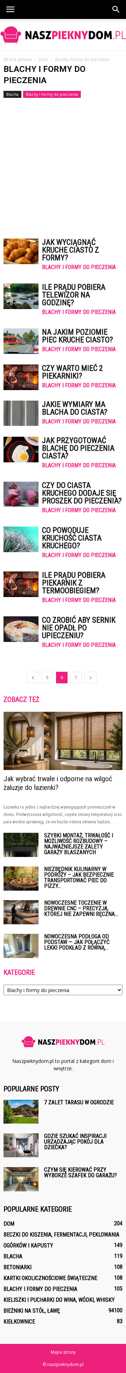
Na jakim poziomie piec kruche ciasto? (77, 336)
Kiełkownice (19, 1321)
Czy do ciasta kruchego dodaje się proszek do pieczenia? (82, 493)
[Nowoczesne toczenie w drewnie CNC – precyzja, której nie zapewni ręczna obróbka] (21, 912)
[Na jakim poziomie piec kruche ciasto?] (21, 341)
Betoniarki (17, 1267)
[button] (116, 9)
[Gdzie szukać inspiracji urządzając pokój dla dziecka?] (21, 1145)
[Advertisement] (63, 165)
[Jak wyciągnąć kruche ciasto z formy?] (21, 251)
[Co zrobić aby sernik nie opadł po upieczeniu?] (21, 629)
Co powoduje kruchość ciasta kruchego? (72, 538)
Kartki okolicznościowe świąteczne (50, 1278)
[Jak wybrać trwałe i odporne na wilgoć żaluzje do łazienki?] (63, 741)
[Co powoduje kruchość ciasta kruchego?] (21, 539)
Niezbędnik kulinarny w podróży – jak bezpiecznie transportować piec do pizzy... (79, 877)
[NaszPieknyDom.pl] (63, 35)
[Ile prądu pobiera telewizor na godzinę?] (21, 296)
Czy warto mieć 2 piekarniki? (72, 372)
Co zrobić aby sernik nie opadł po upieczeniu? (78, 628)
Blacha (12, 94)
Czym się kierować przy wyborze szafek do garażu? (80, 1172)
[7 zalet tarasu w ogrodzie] (21, 1112)
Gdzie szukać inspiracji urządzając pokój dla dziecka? (75, 1142)
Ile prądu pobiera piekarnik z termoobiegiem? (73, 583)
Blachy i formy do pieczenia (52, 94)
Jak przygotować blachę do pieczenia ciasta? (78, 448)
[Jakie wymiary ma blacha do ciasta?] (21, 413)
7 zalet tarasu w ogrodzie (79, 1102)
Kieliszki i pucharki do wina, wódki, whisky (59, 1300)
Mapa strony (63, 1352)
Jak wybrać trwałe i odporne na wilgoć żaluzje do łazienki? (58, 783)
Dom (9, 1223)
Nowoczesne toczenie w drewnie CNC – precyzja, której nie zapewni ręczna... (81, 908)
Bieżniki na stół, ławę (32, 1310)
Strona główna (18, 59)
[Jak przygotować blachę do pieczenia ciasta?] (21, 449)
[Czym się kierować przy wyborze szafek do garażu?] (21, 1179)
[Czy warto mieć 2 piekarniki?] (21, 377)
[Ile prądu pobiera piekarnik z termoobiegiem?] (21, 584)
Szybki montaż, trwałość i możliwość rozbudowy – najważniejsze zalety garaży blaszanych (78, 844)
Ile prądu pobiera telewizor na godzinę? (73, 295)
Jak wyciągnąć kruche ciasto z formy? (70, 250)
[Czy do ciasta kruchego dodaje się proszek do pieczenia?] (21, 494)
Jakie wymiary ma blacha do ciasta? (74, 408)
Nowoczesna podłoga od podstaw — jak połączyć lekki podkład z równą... (77, 942)
